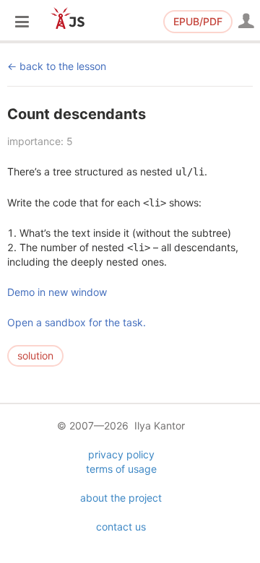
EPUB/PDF (197, 21)
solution (35, 355)
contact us (121, 526)
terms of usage (121, 469)
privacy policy (121, 454)
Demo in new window (57, 292)
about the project (121, 498)
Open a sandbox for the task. (76, 322)
